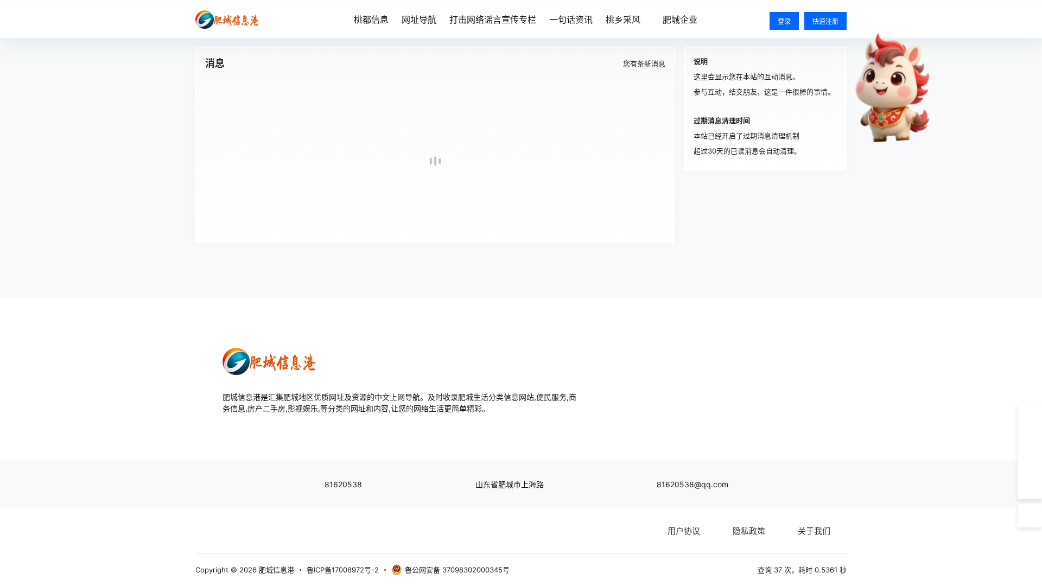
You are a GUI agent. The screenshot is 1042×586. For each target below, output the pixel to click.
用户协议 (684, 531)
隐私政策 (749, 531)
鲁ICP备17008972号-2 (343, 569)
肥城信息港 (275, 569)
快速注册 (825, 21)
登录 (784, 21)
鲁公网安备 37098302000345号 (457, 569)
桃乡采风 (623, 19)
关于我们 (814, 531)
